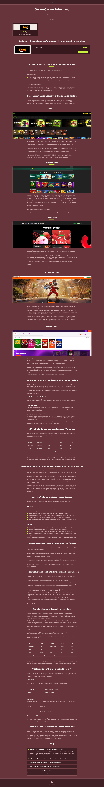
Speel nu (83, 52)
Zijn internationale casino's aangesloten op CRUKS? (42, 770)
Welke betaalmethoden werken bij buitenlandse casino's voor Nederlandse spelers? (49, 773)
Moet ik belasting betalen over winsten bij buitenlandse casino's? (45, 766)
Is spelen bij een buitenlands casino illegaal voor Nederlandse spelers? (46, 749)
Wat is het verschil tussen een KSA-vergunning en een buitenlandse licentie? (48, 758)
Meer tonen (52, 19)
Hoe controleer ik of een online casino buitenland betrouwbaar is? (45, 762)
